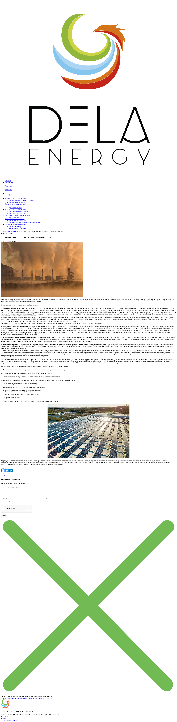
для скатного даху (15, 208)
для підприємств (15, 226)
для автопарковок (15, 217)
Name (3, 502)
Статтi (19, 231)
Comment (4, 498)
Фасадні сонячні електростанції (16, 209)
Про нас (8, 179)
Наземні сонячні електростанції (16, 198)
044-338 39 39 (5, 718)
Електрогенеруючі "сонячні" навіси (17, 215)
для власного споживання (18, 202)
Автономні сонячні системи (14, 219)
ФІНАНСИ (48, 698)
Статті (3, 475)
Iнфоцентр (8, 188)
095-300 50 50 (5, 716)
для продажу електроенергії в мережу (22, 200)
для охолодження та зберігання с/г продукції (24, 222)
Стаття (11, 233)
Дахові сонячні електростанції (15, 204)
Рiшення (8, 181)
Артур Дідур (5, 241)
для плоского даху (15, 206)
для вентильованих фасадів (18, 211)
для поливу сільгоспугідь (18, 221)
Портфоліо (8, 186)
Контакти (8, 190)
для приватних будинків (17, 228)
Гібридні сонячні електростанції (16, 224)
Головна (4, 231)
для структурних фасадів (17, 213)
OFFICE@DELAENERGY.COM (12, 720)
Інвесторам (9, 182)
